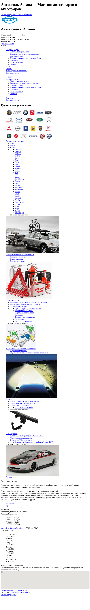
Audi (12, 143)
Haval (17, 164)
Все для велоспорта (18, 261)
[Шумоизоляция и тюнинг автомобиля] (21, 346)
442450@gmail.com (17, 528)
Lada (17, 177)
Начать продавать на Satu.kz (12, 15)
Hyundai (18, 168)
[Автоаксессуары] (29, 298)
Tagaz (17, 208)
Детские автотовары (18, 306)
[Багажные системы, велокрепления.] (32, 253)
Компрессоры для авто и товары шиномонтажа (29, 302)
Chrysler (18, 152)
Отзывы (9, 69)
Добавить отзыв (7, 44)
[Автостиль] (9, 23)
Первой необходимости (24, 313)
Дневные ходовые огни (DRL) (22, 403)
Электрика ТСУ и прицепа (21, 440)
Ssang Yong (19, 202)
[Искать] (23, 35)
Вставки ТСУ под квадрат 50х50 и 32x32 (26, 436)
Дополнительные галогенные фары (24, 401)
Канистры (19, 315)
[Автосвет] (31, 397)
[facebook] (10, 504)
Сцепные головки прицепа (21, 438)
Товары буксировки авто (25, 317)
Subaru (17, 204)
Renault (18, 198)
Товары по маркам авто (19, 52)
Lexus (17, 181)
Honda (17, 166)
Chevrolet (18, 150)
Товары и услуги (12, 50)
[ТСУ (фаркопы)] (22, 432)
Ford (17, 158)
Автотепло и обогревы (24, 311)
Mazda (17, 185)
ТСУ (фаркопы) (16, 62)
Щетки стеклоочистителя (25, 321)
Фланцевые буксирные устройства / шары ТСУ (34, 442)
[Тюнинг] (32, 475)
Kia (16, 175)
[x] (7, 506)
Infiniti (17, 171)
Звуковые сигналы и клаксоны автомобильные (29, 353)
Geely (17, 160)
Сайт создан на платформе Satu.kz (14, 590)
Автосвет (14, 60)
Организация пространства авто (28, 309)
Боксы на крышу (17, 259)
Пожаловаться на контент (21, 592)
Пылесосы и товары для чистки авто (25, 304)
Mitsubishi (19, 190)
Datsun (17, 156)
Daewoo (18, 154)
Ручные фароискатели (24, 408)
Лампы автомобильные (19, 405)
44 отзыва (28, 15)
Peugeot (18, 196)
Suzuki (17, 206)
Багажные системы (18, 257)
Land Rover (19, 179)
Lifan (17, 183)
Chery (12, 147)
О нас (8, 67)
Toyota (17, 211)
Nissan (17, 192)
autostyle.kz (5, 528)
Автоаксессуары (16, 56)
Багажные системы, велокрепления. (24, 54)
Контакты (9, 98)
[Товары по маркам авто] (29, 139)
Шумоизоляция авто (18, 351)
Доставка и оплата (13, 73)
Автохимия (19, 319)
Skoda (17, 200)
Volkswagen (19, 213)
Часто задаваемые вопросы (16, 71)
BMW (12, 145)
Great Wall (19, 162)
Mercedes (18, 187)
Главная (9, 77)
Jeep (16, 173)
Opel (17, 194)
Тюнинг (13, 64)
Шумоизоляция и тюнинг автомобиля (25, 58)
